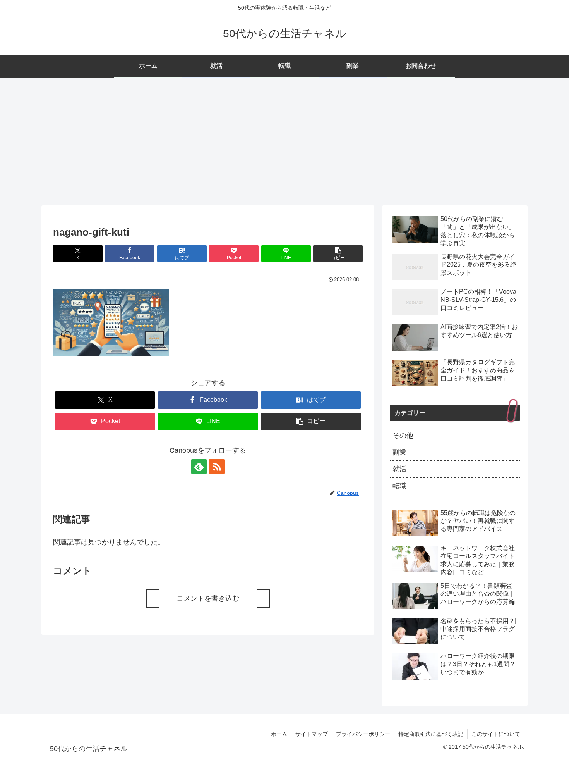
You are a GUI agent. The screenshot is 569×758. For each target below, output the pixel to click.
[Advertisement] (284, 142)
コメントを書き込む (208, 598)
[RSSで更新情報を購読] (217, 466)
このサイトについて (495, 734)
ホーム (279, 734)
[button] (338, 253)
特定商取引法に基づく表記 (430, 734)
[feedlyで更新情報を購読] (199, 466)
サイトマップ (311, 734)
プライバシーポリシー (363, 734)
